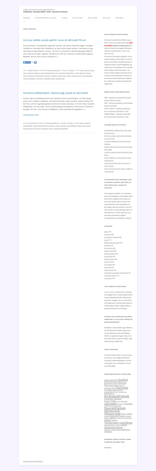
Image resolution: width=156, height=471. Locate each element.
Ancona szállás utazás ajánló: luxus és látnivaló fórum (54, 40)
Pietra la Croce (77, 76)
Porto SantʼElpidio (29, 79)
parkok (106, 416)
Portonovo (39, 79)
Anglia (106, 380)
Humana (51, 126)
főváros (121, 386)
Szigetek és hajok (110, 276)
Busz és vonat (78, 18)
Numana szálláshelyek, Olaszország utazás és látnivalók (55, 93)
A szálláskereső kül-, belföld (45, 18)
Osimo (69, 76)
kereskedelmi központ (111, 392)
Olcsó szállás (126, 414)
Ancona (87, 70)
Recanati (45, 129)
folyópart (122, 383)
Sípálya (114, 420)
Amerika (107, 234)
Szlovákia (119, 418)
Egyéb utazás (108, 251)
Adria (82, 70)
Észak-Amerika (109, 259)
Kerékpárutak (123, 392)
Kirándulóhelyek (116, 396)
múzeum (120, 404)
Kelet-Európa (108, 270)
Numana (48, 76)
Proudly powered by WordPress (33, 461)
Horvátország (110, 390)
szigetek (112, 418)
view (36, 115)
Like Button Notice (28, 115)
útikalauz (108, 431)
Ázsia (106, 240)
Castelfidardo (27, 126)
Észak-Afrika (108, 256)
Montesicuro (40, 76)
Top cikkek (107, 278)
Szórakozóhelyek (127, 418)
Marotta (82, 73)
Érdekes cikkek (109, 254)
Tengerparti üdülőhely (60, 129)
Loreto (77, 73)
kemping (120, 390)
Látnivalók (110, 403)
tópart (124, 425)
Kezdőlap (26, 18)
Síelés (107, 420)
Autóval (64, 18)
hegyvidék (122, 388)
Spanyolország (117, 416)
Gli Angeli (62, 73)
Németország (112, 410)
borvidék (124, 382)
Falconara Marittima (47, 73)
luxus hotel (110, 401)
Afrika (106, 232)
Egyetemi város (111, 383)
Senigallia (47, 79)
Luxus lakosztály (121, 401)
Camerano (87, 123)
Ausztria (123, 379)
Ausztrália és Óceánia (111, 237)
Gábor (30, 70)
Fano (56, 73)
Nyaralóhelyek (72, 126)
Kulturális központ (113, 398)
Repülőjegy (119, 18)
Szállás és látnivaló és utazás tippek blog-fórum (39, 10)
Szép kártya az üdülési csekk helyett (116, 273)
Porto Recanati (87, 76)
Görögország (110, 388)
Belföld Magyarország (111, 243)
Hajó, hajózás (93, 18)
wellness (125, 429)
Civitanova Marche (33, 73)
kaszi (30, 123)
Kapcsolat (106, 18)
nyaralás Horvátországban (112, 406)
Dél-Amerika (108, 248)
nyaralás (128, 403)
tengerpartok (60, 79)
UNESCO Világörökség (112, 430)
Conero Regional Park (40, 126)
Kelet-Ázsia (108, 267)
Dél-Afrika (107, 245)
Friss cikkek (108, 265)
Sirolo (53, 79)
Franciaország (111, 385)
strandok (127, 416)
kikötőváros (70, 73)
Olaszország (62, 76)
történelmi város (113, 427)
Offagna (54, 76)
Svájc (106, 418)
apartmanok (113, 380)
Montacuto (31, 76)
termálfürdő (117, 425)
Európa (71, 70)
